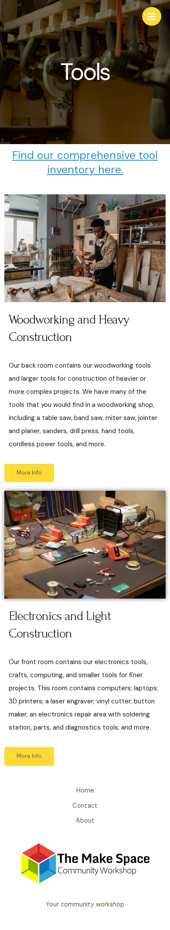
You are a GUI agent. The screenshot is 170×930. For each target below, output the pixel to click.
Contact (85, 806)
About (85, 820)
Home (85, 790)
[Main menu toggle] (151, 16)
